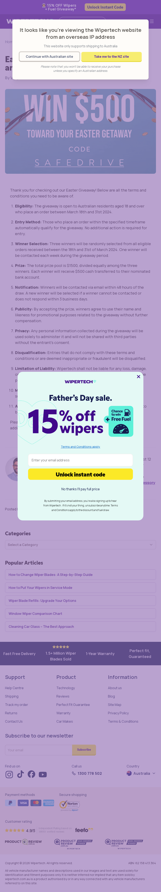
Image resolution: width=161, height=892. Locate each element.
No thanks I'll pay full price (80, 489)
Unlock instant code (80, 474)
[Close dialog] (138, 376)
